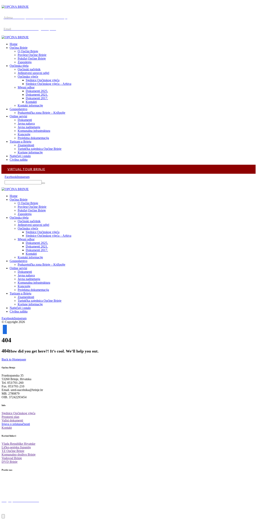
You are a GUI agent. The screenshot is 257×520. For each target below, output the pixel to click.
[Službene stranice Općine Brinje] (15, 6)
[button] (11, 177)
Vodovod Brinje (12, 458)
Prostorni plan (10, 416)
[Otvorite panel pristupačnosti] (3, 516)
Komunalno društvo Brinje (19, 454)
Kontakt (7, 427)
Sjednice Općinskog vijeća (18, 413)
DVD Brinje (9, 461)
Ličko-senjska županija (16, 447)
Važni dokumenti (12, 420)
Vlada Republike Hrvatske (18, 443)
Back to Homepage (14, 359)
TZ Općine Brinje (13, 451)
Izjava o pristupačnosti (16, 424)
